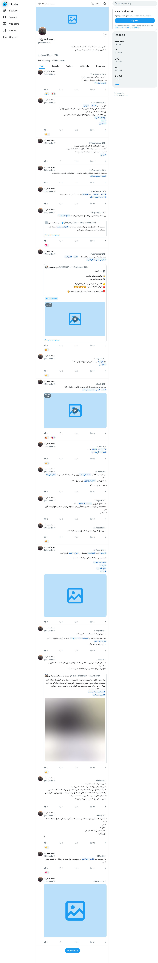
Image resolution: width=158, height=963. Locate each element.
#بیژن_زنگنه (74, 553)
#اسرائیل (102, 123)
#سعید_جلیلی (85, 474)
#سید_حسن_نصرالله (98, 176)
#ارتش (86, 105)
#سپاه (93, 105)
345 (44, 60)
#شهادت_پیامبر (64, 215)
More (117, 84)
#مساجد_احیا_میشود (96, 691)
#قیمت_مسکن (100, 641)
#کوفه (94, 449)
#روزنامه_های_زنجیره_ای (79, 638)
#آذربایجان (102, 449)
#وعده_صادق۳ (100, 83)
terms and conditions (133, 27)
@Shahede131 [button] (49, 74)
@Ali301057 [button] (64, 267)
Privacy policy (120, 93)
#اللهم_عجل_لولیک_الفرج (96, 259)
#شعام (85, 194)
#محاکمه (91, 553)
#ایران (103, 120)
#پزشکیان (95, 452)
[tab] (42, 66)
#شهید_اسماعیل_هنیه (91, 390)
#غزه (75, 256)
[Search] (105, 4)
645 (58, 60)
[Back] (39, 3)
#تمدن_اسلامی (88, 858)
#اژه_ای (103, 571)
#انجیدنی (102, 364)
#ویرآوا (100, 361)
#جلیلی (103, 452)
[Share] (106, 90)
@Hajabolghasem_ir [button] (78, 676)
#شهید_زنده (50, 474)
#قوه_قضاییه (101, 568)
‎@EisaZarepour (85, 503)
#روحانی (103, 553)
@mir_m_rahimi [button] (70, 223)
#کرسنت (103, 565)
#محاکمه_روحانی (99, 562)
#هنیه (103, 390)
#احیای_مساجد (99, 694)
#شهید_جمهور (90, 480)
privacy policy (119, 27)
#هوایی (103, 155)
